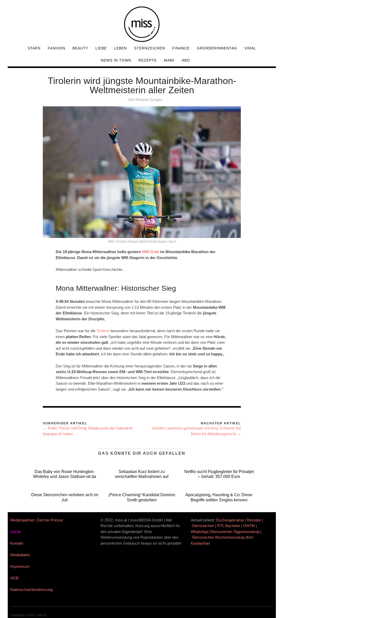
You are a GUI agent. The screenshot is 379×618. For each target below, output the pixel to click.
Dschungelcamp (230, 520)
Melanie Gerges (148, 99)
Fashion (56, 48)
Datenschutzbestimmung (31, 589)
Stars (34, 48)
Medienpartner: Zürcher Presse (36, 520)
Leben (120, 48)
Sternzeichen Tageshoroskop (234, 531)
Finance (181, 48)
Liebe (101, 48)
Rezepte (147, 60)
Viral (250, 48)
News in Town (116, 60)
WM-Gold (150, 252)
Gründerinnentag (217, 48)
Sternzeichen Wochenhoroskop (218, 537)
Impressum (20, 566)
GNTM (249, 525)
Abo (186, 60)
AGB (14, 578)
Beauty (80, 48)
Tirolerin (103, 331)
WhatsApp (199, 531)
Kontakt (16, 543)
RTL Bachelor (228, 525)
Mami (169, 60)
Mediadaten (20, 555)
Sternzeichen (149, 48)
